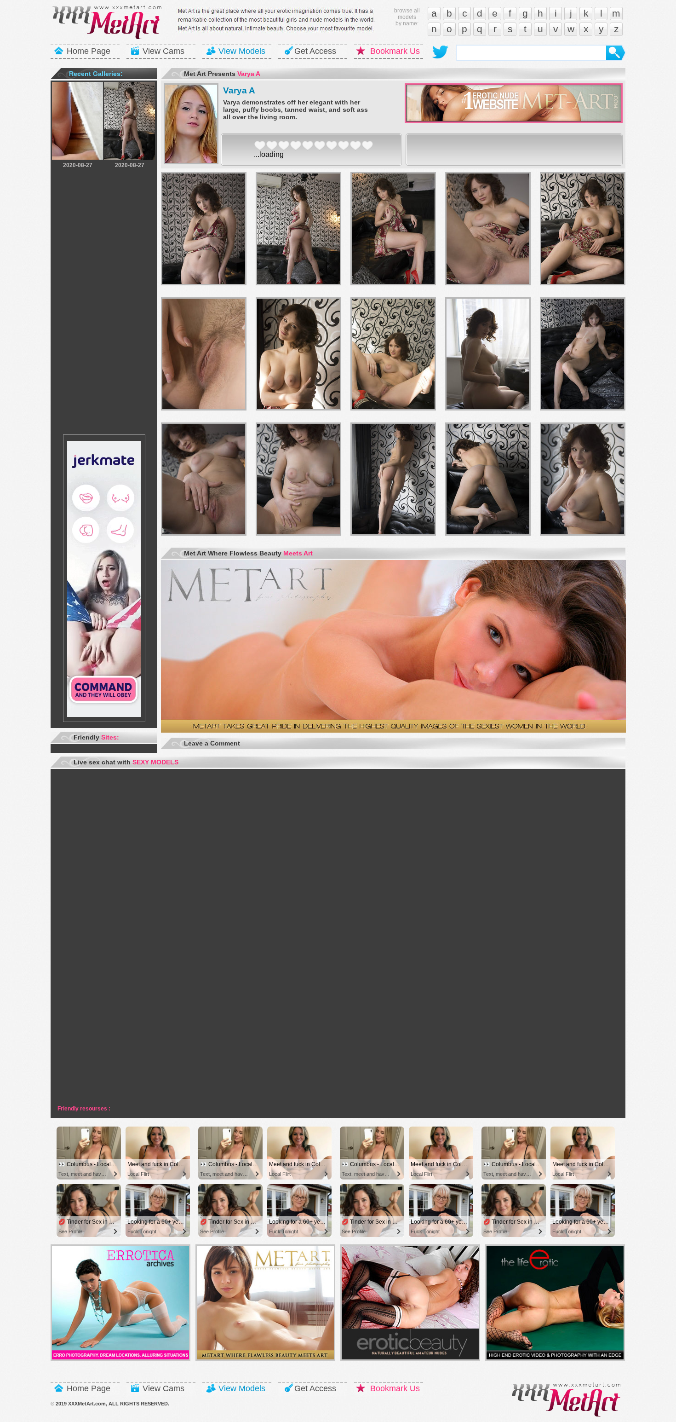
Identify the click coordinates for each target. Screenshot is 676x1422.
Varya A (239, 90)
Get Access (315, 51)
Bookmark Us (395, 51)
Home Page (88, 51)
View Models (241, 51)
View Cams (163, 51)
